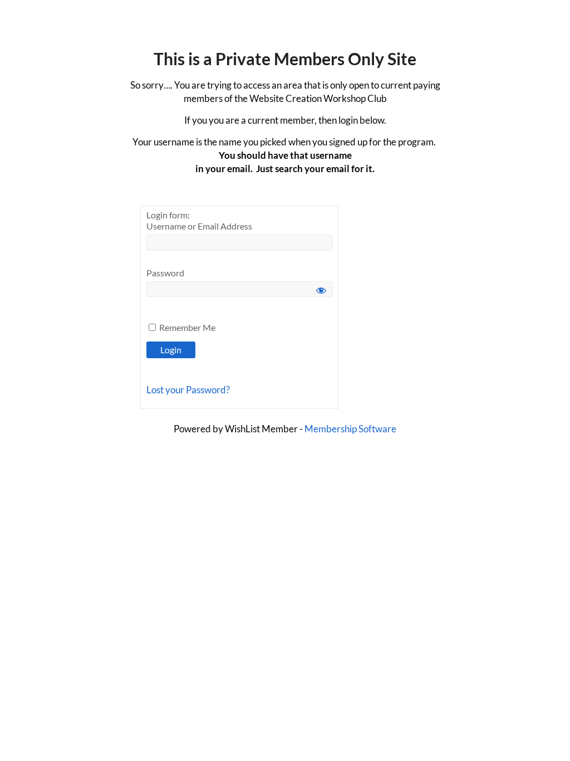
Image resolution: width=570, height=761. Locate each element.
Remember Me (186, 327)
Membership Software (350, 429)
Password (165, 272)
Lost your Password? (188, 390)
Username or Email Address (199, 226)
